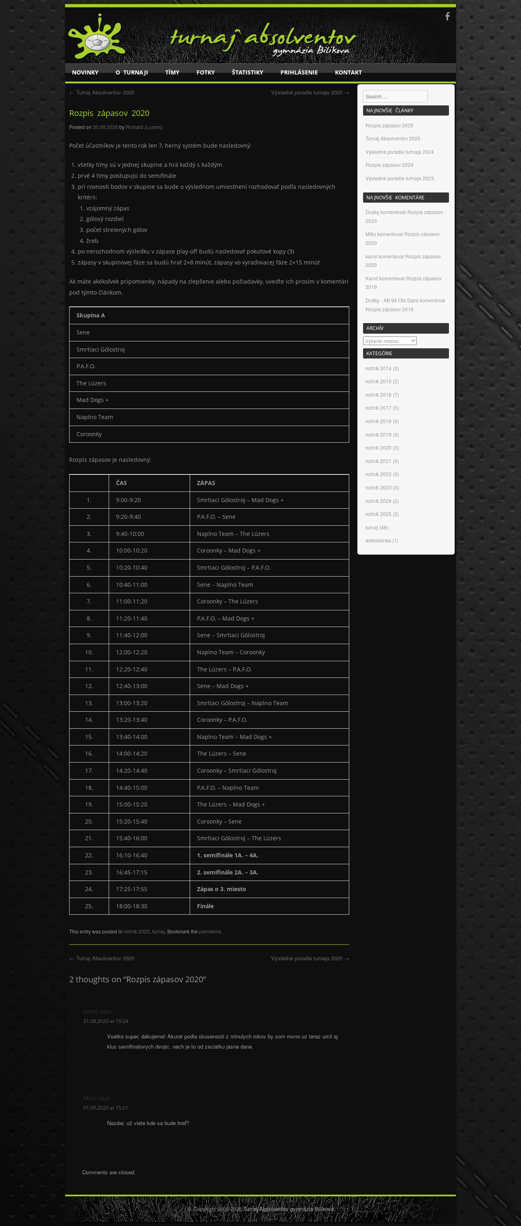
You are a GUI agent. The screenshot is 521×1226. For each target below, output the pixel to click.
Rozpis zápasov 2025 (390, 125)
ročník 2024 (379, 500)
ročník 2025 (379, 513)
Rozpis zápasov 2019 (390, 309)
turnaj (158, 931)
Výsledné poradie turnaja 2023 (400, 178)
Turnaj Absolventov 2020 (101, 92)
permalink (210, 931)
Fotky (206, 72)
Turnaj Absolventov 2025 (393, 138)
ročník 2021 (379, 460)
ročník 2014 (379, 368)
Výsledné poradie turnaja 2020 (310, 92)
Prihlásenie (299, 72)
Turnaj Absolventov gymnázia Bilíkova (288, 1209)
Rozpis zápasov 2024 (390, 164)
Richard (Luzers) (144, 126)
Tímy (172, 72)
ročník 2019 (379, 434)
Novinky (85, 72)
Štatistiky (247, 72)
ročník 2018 (379, 420)
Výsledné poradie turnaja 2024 (400, 151)
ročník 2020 (137, 931)
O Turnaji (132, 72)
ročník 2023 (379, 487)
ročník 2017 (379, 407)
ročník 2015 (379, 381)
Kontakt (348, 72)
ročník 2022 (379, 473)
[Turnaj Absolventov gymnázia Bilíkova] (97, 58)
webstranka (378, 540)
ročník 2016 (379, 394)
